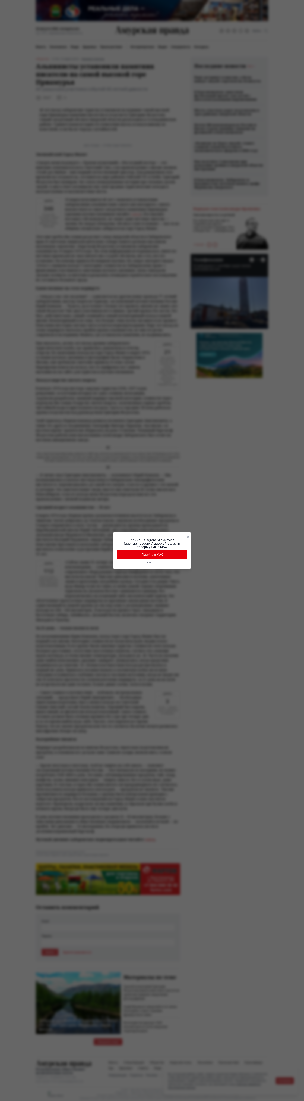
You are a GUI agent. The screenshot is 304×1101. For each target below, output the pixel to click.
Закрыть (152, 562)
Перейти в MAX (152, 554)
